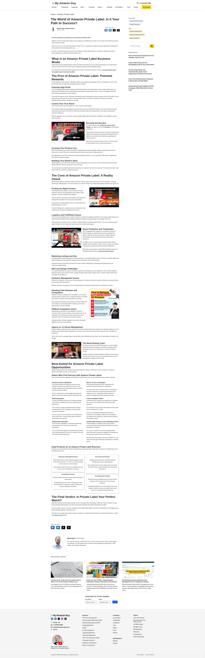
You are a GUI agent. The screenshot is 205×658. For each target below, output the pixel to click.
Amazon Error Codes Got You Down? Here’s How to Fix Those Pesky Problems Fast (66, 581)
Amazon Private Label (65, 14)
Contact (136, 7)
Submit (115, 602)
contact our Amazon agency (106, 251)
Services (54, 7)
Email (100, 599)
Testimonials (64, 7)
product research (134, 38)
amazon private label (136, 31)
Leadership (74, 7)
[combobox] (139, 46)
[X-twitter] (59, 619)
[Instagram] (65, 619)
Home (53, 14)
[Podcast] (62, 619)
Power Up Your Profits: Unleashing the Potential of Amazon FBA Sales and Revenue (101, 581)
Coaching (109, 7)
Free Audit (91, 7)
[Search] (152, 46)
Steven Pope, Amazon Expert (65, 28)
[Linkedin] (52, 619)
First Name (88, 599)
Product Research (135, 24)
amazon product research (137, 34)
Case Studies (118, 7)
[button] (106, 30)
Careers (99, 7)
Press (129, 7)
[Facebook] (55, 619)
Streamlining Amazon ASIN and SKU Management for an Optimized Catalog (135, 581)
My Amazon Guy (65, 3)
